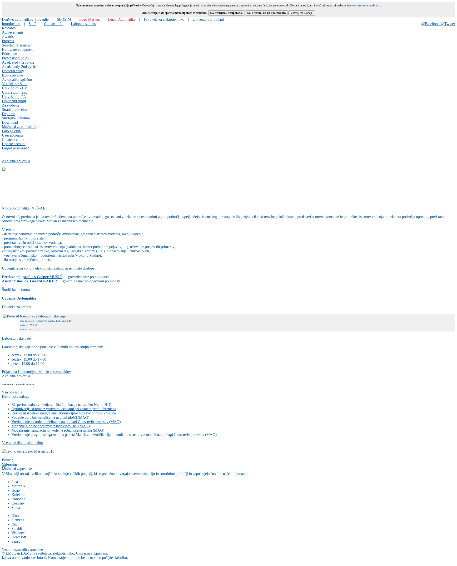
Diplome (8, 114)
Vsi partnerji (11, 464)
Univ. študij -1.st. (15, 88)
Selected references (16, 45)
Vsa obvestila (12, 392)
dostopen (89, 268)
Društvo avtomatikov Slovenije (25, 19)
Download (10, 122)
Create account (13, 140)
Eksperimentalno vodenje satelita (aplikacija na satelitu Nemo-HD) (61, 405)
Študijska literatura (16, 118)
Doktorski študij (14, 101)
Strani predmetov (15, 109)
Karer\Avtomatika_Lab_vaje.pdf (53, 321)
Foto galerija (11, 131)
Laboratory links (83, 24)
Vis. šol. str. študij (15, 84)
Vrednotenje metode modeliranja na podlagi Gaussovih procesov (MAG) (66, 422)
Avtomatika (26, 298)
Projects (8, 41)
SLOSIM (64, 19)
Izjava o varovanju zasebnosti (24, 558)
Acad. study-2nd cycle (19, 67)
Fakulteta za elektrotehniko (164, 19)
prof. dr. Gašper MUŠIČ (42, 277)
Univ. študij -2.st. (15, 92)
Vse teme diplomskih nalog (22, 443)
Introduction (11, 24)
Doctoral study (13, 71)
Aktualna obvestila (16, 161)
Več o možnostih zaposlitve (22, 549)
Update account (13, 144)
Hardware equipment (18, 49)
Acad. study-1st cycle (18, 62)
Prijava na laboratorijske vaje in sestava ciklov (36, 372)
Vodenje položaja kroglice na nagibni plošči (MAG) (50, 417)
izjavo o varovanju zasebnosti (363, 5)
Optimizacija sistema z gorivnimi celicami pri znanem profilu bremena (63, 409)
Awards (8, 37)
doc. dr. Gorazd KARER (37, 281)
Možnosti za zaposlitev (19, 127)
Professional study (15, 58)
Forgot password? (15, 148)
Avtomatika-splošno (17, 79)
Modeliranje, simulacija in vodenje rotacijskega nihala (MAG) (57, 430)
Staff (32, 24)
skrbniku (120, 558)
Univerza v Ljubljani (208, 19)
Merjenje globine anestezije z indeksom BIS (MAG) (50, 426)
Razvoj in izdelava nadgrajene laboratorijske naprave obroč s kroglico (63, 413)
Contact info (53, 24)
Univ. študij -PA (14, 97)
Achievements (12, 32)
